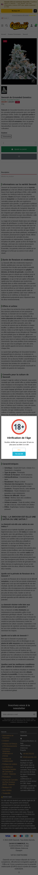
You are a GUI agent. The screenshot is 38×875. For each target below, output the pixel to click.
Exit (19, 450)
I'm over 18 (19, 454)
